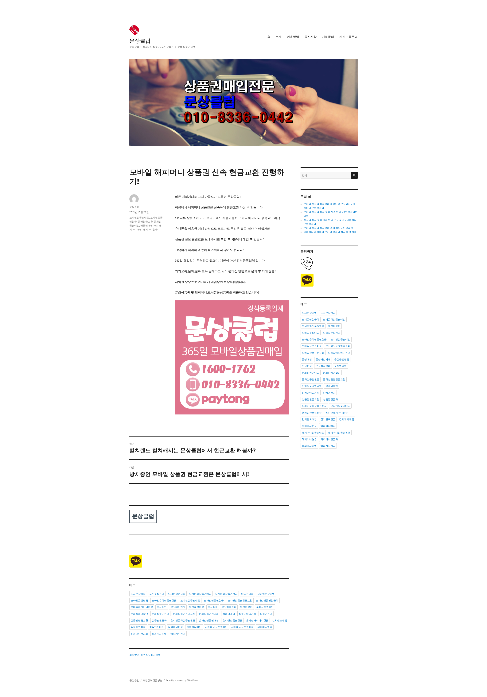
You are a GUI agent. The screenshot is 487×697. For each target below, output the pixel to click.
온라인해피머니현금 (257, 620)
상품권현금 (266, 613)
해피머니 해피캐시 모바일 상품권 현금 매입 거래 (330, 232)
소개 (278, 37)
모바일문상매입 (266, 593)
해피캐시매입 (159, 633)
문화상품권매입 (265, 607)
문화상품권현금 (160, 613)
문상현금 (213, 607)
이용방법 (293, 37)
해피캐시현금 (177, 633)
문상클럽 (140, 40)
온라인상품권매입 (209, 620)
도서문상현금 (156, 593)
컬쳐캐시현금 (175, 627)
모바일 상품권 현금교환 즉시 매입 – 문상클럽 (328, 228)
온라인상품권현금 (232, 620)
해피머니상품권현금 (242, 627)
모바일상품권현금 (214, 600)
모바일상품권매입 (139, 217)
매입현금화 (247, 593)
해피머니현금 (150, 229)
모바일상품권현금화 (267, 600)
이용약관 (134, 655)
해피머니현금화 (139, 633)
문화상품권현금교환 (184, 613)
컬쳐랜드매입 (279, 620)
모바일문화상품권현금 (164, 600)
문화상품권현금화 (209, 613)
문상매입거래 (177, 607)
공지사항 (310, 37)
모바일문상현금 (139, 600)
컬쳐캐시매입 (156, 627)
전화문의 (328, 37)
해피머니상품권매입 (216, 627)
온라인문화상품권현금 (182, 620)
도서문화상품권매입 (200, 593)
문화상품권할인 (139, 613)
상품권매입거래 (149, 225)
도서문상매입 (138, 593)
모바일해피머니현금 (142, 607)
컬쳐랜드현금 (138, 627)
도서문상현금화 (176, 593)
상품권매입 (229, 613)
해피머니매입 (194, 627)
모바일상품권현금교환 (240, 600)
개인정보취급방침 (151, 655)
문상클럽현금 (196, 607)
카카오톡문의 (348, 37)
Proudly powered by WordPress (182, 680)
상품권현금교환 (139, 620)
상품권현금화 (159, 620)
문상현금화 (246, 607)
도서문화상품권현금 (226, 593)
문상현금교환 (145, 221)
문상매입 (162, 607)
